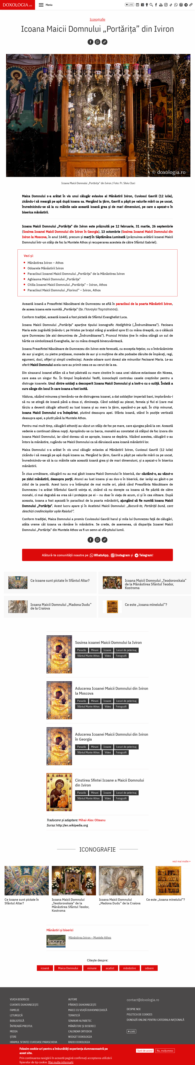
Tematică (74, 1015)
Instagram (122, 555)
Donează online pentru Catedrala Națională (155, 1020)
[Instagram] (166, 4)
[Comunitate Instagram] (181, 4)
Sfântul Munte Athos (88, 655)
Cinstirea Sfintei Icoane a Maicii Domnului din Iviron (109, 782)
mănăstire (129, 968)
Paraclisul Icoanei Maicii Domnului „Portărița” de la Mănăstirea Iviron (76, 273)
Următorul (187, 121)
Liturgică (16, 1015)
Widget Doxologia (80, 1036)
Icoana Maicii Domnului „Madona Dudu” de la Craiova (61, 606)
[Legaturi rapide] (191, 4)
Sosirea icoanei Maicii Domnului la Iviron (108, 642)
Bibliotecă (17, 1020)
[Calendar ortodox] (137, 4)
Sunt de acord (144, 1050)
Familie (14, 1010)
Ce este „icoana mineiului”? (146, 604)
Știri (13, 1036)
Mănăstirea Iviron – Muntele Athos (90, 937)
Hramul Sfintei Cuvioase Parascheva (33, 1042)
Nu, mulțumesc (165, 1050)
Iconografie (97, 19)
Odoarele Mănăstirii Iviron (46, 268)
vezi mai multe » (181, 861)
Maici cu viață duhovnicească (87, 1010)
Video (108, 655)
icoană (45, 968)
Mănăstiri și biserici (59, 930)
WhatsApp (101, 555)
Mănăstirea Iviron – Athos (46, 262)
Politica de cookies (139, 1014)
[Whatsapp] (97, 42)
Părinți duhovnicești (82, 1004)
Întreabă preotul (21, 1026)
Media (14, 1031)
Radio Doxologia (79, 1042)
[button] (45, 5)
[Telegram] (186, 4)
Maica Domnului (68, 968)
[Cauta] (151, 4)
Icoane (107, 650)
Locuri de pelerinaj (126, 650)
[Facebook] (156, 4)
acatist (110, 968)
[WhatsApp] (176, 4)
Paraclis (81, 650)
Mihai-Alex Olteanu (92, 820)
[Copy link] (104, 42)
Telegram (145, 555)
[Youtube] (161, 4)
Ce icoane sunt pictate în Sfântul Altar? (60, 580)
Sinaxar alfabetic (80, 1020)
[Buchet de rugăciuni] (146, 4)
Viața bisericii (19, 999)
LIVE (130, 4)
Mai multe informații (60, 1062)
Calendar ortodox (80, 1031)
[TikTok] (171, 4)
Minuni (94, 650)
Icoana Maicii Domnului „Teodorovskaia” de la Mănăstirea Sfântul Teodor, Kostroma (155, 584)
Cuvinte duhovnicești (24, 1004)
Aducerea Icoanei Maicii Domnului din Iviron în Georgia (111, 736)
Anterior (8, 121)
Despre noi (134, 1009)
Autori (72, 999)
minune (92, 968)
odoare (149, 968)
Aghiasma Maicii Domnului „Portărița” (54, 279)
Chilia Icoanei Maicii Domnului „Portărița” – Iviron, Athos (67, 284)
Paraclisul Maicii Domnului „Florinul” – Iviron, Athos (64, 290)
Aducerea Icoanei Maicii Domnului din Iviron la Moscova (111, 691)
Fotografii (121, 655)
